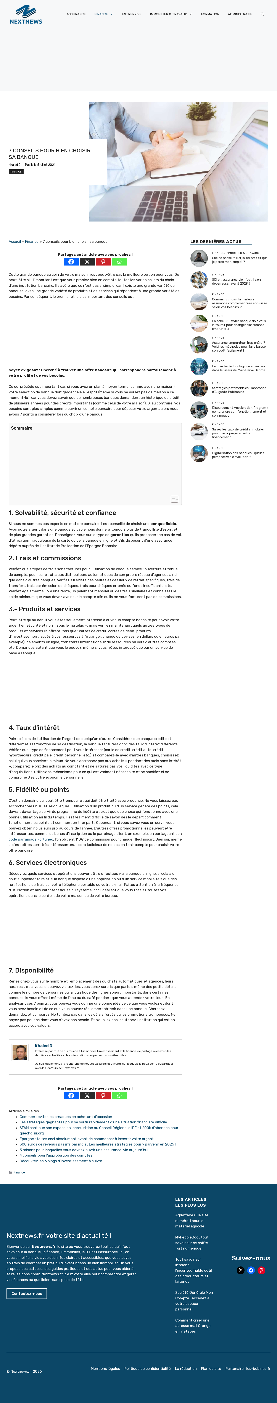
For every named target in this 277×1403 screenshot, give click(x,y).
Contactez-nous (26, 1293)
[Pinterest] (103, 262)
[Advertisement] (138, 61)
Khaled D (15, 165)
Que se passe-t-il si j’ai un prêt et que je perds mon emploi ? (239, 260)
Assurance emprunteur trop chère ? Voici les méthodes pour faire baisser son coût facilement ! (239, 347)
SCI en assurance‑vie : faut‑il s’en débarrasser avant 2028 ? (236, 282)
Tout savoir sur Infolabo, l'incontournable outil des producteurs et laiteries (193, 1270)
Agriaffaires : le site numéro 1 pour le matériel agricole (191, 1220)
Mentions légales (105, 1368)
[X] (87, 262)
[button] (262, 14)
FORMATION (210, 14)
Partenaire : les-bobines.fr (248, 1368)
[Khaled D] (20, 1060)
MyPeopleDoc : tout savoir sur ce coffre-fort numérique (192, 1242)
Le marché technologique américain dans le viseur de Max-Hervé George (238, 368)
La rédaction (186, 1368)
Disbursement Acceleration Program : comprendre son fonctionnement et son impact (240, 412)
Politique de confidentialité (147, 1368)
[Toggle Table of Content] (172, 499)
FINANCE (101, 14)
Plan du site (211, 1368)
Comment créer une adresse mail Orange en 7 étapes (193, 1325)
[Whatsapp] (119, 262)
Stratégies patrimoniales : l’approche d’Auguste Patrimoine (239, 390)
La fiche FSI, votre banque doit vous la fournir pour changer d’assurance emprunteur (239, 325)
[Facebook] (71, 262)
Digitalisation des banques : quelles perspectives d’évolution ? (238, 455)
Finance (16, 171)
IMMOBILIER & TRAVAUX (168, 14)
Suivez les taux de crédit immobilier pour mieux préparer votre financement (238, 433)
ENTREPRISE (131, 14)
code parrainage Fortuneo (31, 839)
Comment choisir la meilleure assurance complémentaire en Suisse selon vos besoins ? (239, 303)
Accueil (15, 241)
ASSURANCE (76, 14)
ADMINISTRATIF (240, 14)
